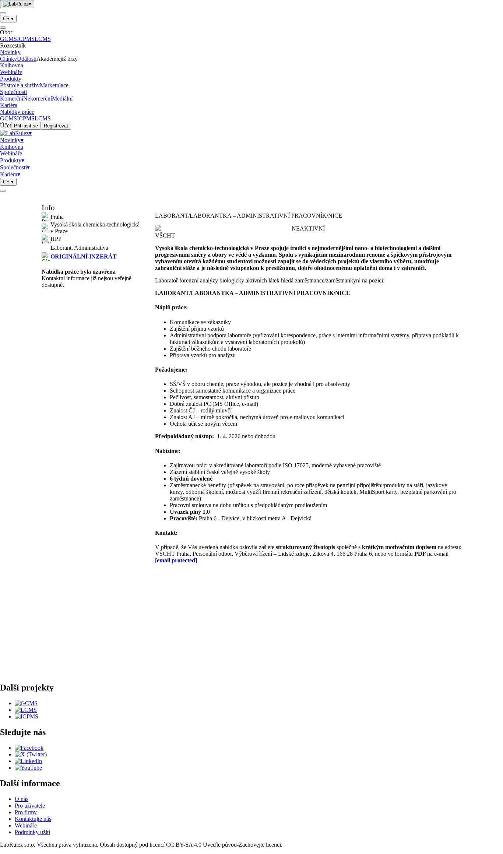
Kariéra (8, 105)
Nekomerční (37, 98)
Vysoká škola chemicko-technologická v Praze (95, 227)
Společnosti (13, 92)
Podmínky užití (32, 832)
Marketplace (54, 85)
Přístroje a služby (20, 85)
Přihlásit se (26, 126)
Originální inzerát (83, 256)
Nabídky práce (17, 112)
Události (26, 59)
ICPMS (26, 39)
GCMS (8, 39)
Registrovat (56, 126)
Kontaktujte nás (33, 819)
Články (8, 59)
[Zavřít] (3, 28)
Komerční (11, 98)
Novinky (10, 52)
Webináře (11, 72)
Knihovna (11, 65)
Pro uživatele (30, 805)
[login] (3, 191)
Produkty (10, 78)
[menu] (3, 13)
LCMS (43, 39)
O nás (21, 799)
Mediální (62, 98)
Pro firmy (26, 812)
